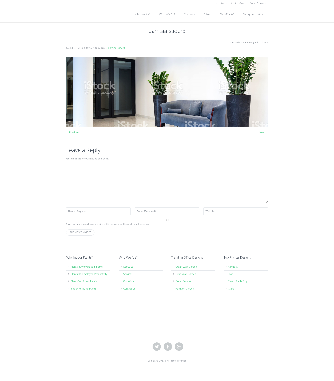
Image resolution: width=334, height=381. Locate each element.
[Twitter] (156, 346)
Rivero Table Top (238, 281)
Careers (224, 3)
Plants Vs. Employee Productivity (89, 273)
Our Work (128, 281)
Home (215, 3)
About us (128, 266)
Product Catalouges (258, 3)
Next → (264, 132)
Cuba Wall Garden (186, 273)
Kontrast (233, 266)
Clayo (231, 288)
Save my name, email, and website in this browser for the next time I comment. (108, 224)
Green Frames (183, 281)
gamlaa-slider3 (116, 47)
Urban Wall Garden (186, 266)
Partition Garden (185, 288)
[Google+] (179, 346)
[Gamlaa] (83, 13)
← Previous (72, 132)
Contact (242, 3)
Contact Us (129, 288)
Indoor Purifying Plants (83, 288)
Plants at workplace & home (87, 266)
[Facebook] (168, 346)
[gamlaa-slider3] (167, 92)
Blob (230, 273)
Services (128, 273)
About (233, 3)
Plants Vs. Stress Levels (84, 281)
